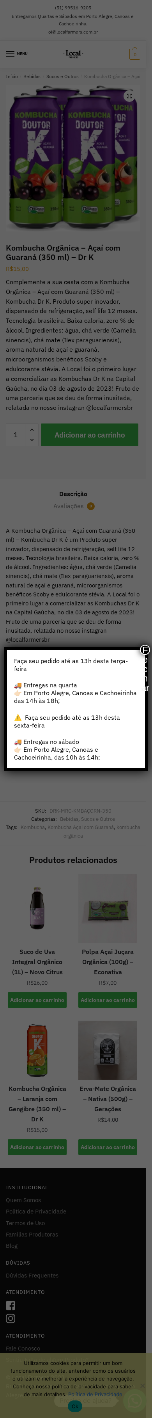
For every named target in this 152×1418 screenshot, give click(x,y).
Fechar (145, 650)
